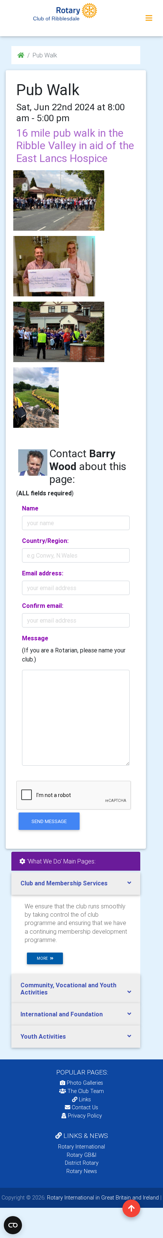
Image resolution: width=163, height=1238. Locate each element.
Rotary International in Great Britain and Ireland (102, 1197)
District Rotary (82, 1162)
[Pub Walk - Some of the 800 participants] (36, 397)
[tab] (75, 883)
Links (85, 1099)
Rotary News (81, 1171)
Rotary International (81, 1146)
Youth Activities (43, 1036)
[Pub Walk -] (54, 266)
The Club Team (85, 1091)
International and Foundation (61, 1014)
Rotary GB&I (81, 1155)
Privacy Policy (85, 1115)
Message (35, 638)
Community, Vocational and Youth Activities (68, 988)
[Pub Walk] (59, 200)
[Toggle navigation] (149, 18)
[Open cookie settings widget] (13, 1225)
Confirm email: (42, 605)
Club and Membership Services (64, 883)
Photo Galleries (84, 1082)
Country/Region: (45, 540)
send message (49, 821)
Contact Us (84, 1107)
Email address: (42, 573)
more (43, 958)
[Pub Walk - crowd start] (59, 332)
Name (30, 508)
